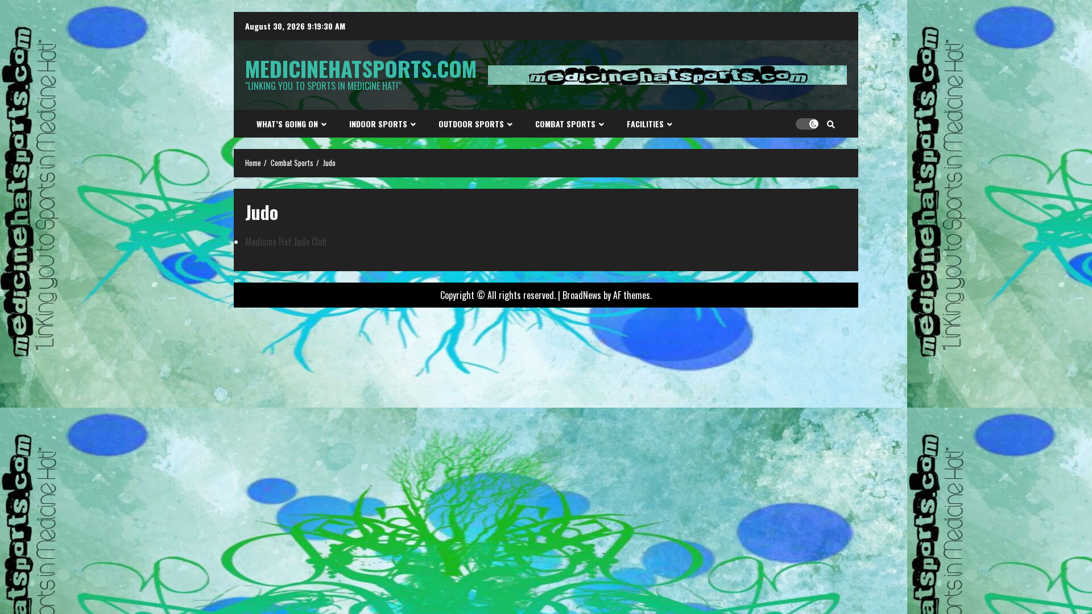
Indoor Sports (378, 124)
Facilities (645, 124)
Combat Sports (565, 124)
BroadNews (581, 295)
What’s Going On (287, 124)
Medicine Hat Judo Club (285, 241)
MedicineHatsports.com (361, 68)
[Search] (831, 124)
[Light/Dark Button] (807, 124)
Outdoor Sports (471, 124)
